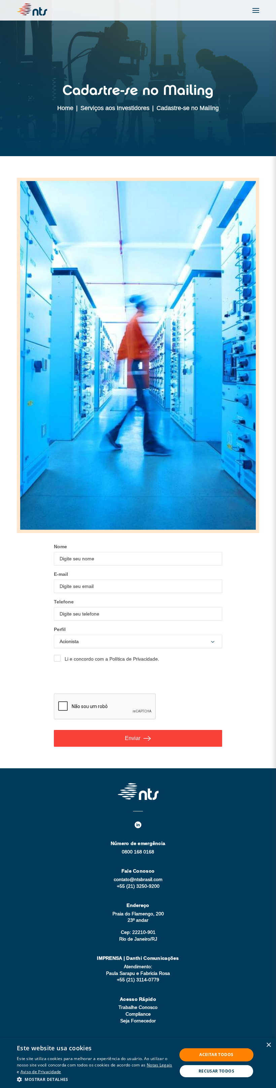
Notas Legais (159, 1065)
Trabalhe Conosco (138, 1007)
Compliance (138, 1014)
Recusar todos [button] (216, 1071)
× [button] (268, 1045)
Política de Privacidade (133, 659)
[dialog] (138, 1063)
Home (65, 108)
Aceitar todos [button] (216, 1054)
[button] (94, 1079)
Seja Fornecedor (138, 1020)
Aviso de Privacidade (41, 1072)
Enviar (132, 738)
